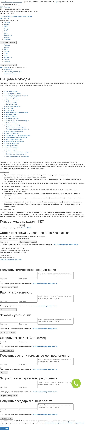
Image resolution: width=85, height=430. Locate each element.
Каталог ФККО (26, 228)
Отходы (6, 29)
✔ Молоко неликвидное (12, 106)
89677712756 (4, 18)
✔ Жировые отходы (11, 114)
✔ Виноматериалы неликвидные (15, 154)
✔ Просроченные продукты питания (16, 129)
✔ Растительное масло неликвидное (16, 121)
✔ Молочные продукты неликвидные (16, 156)
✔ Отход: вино (9, 108)
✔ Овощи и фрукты (10, 104)
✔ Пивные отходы (10, 150)
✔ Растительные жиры (11, 118)
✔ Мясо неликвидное (11, 143)
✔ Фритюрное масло (11, 146)
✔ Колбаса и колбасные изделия (15, 127)
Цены (6, 33)
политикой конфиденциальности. (66, 244)
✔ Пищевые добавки (11, 98)
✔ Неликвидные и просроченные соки (17, 135)
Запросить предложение (9, 396)
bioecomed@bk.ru (6, 16)
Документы (8, 35)
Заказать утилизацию (8, 332)
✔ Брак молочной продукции (14, 141)
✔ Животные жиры (10, 116)
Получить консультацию (28, 242)
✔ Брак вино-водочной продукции (15, 137)
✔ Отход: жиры (9, 110)
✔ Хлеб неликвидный (11, 123)
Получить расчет (6, 418)
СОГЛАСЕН (4, 428)
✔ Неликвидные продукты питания (16, 96)
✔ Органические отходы (12, 125)
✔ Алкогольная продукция (13, 139)
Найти (22, 225)
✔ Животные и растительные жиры (16, 112)
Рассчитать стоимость (8, 43)
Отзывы (6, 37)
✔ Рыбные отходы (10, 102)
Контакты (7, 39)
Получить (4, 373)
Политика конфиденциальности (11, 259)
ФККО (6, 27)
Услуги (6, 25)
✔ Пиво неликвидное (11, 148)
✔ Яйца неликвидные (11, 100)
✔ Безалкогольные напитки (13, 131)
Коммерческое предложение (22, 16)
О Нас (6, 31)
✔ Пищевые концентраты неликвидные (17, 152)
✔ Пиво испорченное (11, 133)
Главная (7, 22)
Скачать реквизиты (7, 350)
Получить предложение (9, 287)
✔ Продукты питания (11, 91)
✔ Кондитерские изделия (12, 93)
